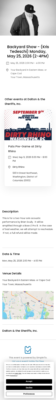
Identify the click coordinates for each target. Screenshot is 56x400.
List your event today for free (28, 361)
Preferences (29, 394)
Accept (29, 381)
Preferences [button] (13, 375)
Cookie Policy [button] (18, 373)
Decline (29, 388)
